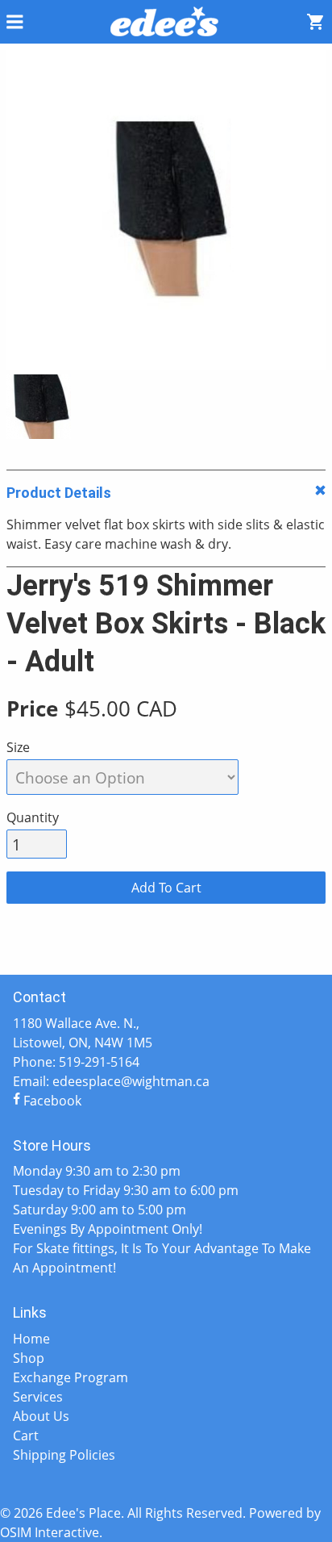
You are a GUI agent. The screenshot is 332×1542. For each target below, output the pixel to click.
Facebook (50, 1100)
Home (31, 1339)
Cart (26, 1435)
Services (38, 1397)
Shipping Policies (64, 1455)
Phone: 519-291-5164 (76, 1062)
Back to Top (166, 949)
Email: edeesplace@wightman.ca (111, 1081)
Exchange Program (70, 1377)
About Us (41, 1416)
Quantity (32, 817)
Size (18, 747)
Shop (28, 1358)
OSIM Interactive (49, 1532)
